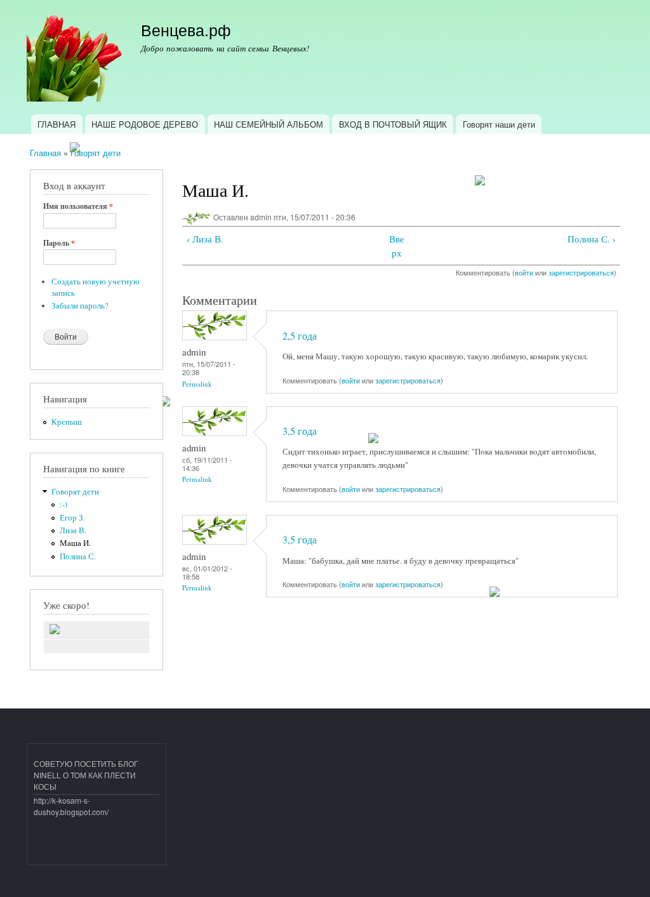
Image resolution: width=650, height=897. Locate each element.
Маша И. (75, 543)
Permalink (197, 384)
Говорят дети (95, 153)
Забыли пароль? (80, 305)
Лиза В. (73, 530)
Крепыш (66, 421)
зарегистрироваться (581, 272)
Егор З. (72, 517)
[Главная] (75, 57)
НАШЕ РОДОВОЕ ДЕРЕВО (144, 124)
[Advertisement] (108, 837)
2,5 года (299, 336)
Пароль (59, 243)
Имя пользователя (78, 206)
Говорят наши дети (499, 124)
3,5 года (299, 431)
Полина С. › (591, 238)
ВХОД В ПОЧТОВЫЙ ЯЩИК (393, 124)
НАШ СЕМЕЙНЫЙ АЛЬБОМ (268, 124)
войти (524, 272)
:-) (63, 504)
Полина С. (78, 556)
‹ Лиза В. (205, 238)
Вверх (396, 246)
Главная (45, 153)
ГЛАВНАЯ (56, 124)
